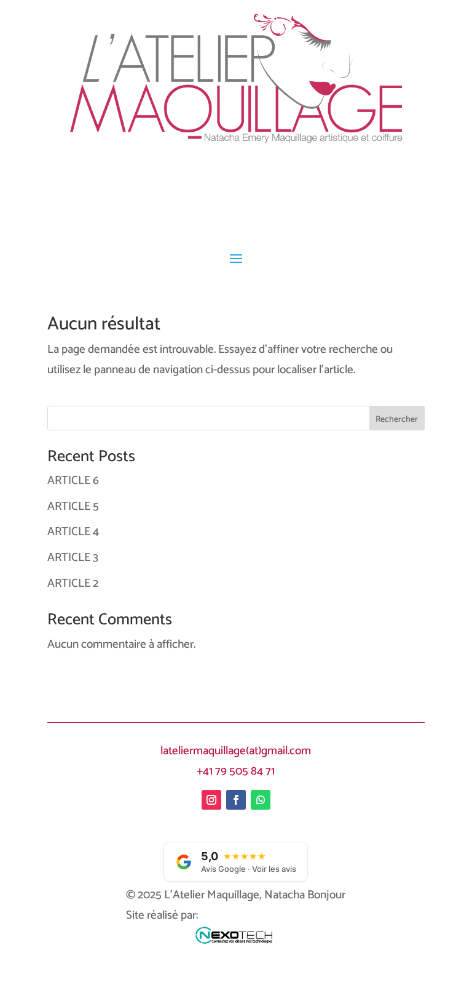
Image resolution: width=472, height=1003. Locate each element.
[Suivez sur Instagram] (211, 800)
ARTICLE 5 (73, 506)
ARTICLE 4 (73, 531)
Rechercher (397, 420)
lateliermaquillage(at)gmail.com (235, 750)
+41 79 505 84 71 (236, 771)
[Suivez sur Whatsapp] (260, 800)
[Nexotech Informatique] (236, 939)
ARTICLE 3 (72, 557)
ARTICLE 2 (72, 583)
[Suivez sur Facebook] (236, 800)
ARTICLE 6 (73, 480)
